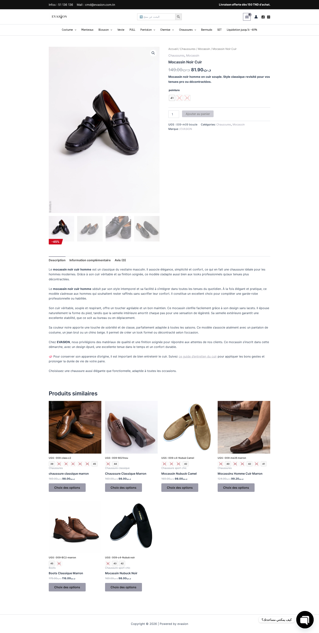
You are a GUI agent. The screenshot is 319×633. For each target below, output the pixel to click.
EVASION (186, 128)
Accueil (173, 49)
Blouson (104, 29)
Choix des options (67, 487)
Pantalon (146, 29)
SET (219, 29)
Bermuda (206, 29)
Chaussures (186, 29)
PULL (132, 29)
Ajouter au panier (198, 114)
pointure (174, 90)
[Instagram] (268, 17)
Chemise (165, 29)
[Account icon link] (256, 16)
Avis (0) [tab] (120, 260)
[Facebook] (263, 17)
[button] (74, 29)
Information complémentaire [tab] (90, 260)
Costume (67, 29)
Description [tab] (57, 260)
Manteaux (87, 29)
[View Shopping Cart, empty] (247, 17)
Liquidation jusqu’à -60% (242, 29)
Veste (120, 29)
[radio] (172, 98)
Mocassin (204, 49)
